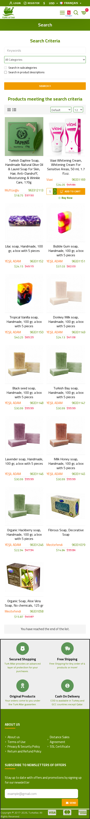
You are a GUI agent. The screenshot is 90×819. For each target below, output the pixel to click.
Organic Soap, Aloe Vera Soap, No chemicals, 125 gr (24, 603)
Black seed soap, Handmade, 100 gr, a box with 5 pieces (24, 392)
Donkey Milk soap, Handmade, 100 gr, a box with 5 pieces (66, 321)
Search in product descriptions (26, 72)
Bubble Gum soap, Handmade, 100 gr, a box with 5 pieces (66, 250)
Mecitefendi (54, 545)
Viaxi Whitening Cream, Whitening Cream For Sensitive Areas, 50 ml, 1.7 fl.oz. (66, 167)
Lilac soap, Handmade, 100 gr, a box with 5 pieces (24, 248)
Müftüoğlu (12, 190)
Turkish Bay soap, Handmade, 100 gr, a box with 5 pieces (66, 392)
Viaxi (49, 179)
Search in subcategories (22, 68)
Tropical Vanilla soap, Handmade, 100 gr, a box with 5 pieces (24, 321)
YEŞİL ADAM (13, 261)
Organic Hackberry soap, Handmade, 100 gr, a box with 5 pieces (24, 534)
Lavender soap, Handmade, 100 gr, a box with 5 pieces (24, 461)
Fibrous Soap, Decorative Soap (66, 532)
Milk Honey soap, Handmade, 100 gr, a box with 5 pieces (66, 463)
